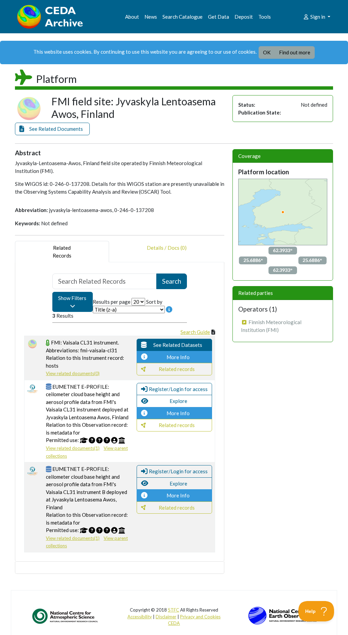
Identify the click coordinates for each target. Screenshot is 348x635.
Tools (264, 17)
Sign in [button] (317, 17)
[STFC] (282, 615)
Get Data (218, 17)
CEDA (174, 623)
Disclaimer (166, 616)
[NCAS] (65, 616)
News (150, 17)
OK (267, 52)
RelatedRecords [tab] (62, 252)
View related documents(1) (73, 448)
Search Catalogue (182, 17)
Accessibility (139, 616)
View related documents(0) (73, 373)
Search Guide (195, 332)
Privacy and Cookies (200, 616)
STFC (173, 610)
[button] (52, 129)
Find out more (294, 52)
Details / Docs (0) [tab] (167, 248)
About (132, 17)
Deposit (243, 17)
